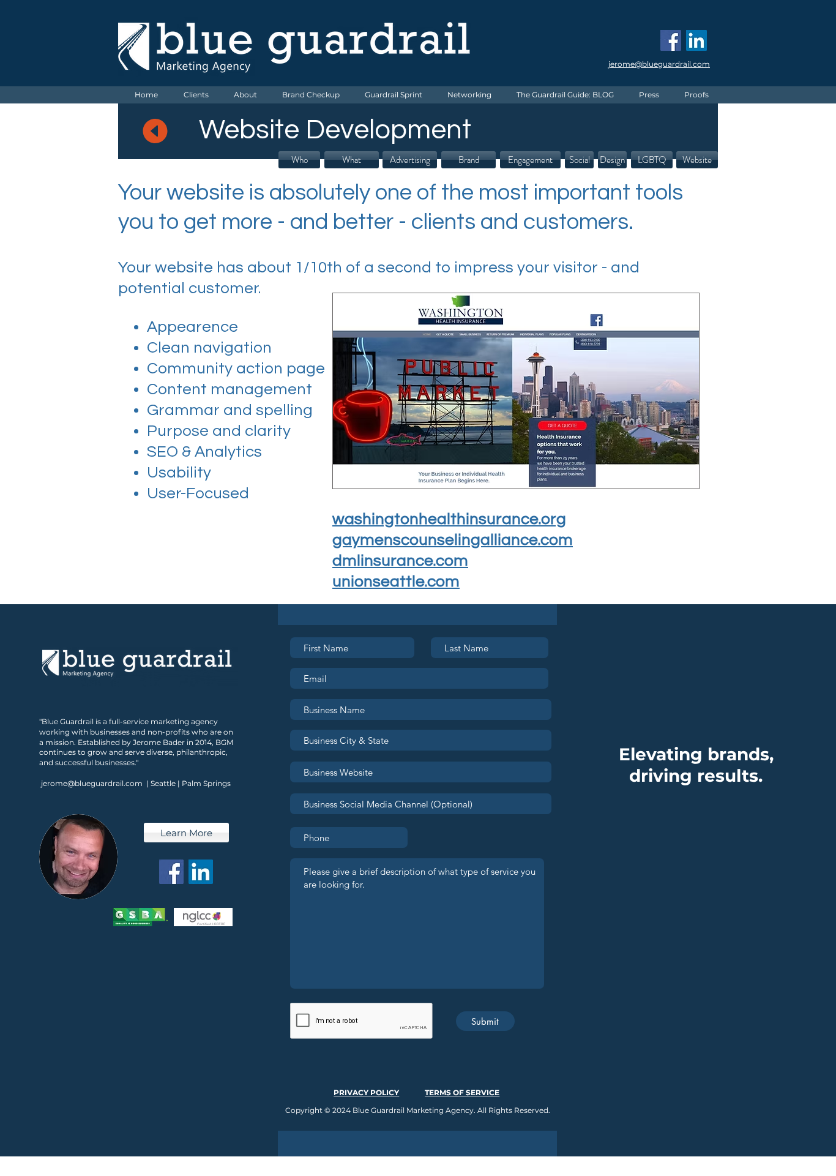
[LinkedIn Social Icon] (696, 40)
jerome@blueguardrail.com (92, 783)
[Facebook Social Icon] (670, 40)
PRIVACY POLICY (366, 1092)
